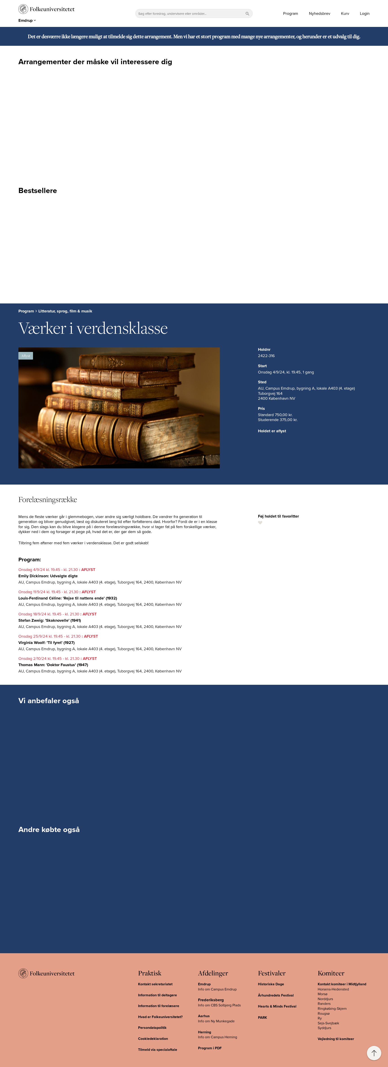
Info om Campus (211, 1036)
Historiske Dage (271, 984)
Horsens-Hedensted (333, 989)
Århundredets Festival (276, 995)
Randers (324, 1003)
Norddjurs (325, 998)
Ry (320, 1018)
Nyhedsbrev (319, 13)
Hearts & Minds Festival (277, 1006)
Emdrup (204, 984)
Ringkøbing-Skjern (332, 1008)
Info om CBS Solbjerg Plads (219, 1005)
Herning (204, 1032)
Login (365, 13)
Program (290, 13)
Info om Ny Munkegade (216, 1021)
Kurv (345, 13)
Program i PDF (210, 1048)
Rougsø (324, 1013)
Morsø (322, 993)
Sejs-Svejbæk (328, 1023)
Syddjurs (324, 1027)
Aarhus (204, 1016)
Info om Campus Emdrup (217, 989)
